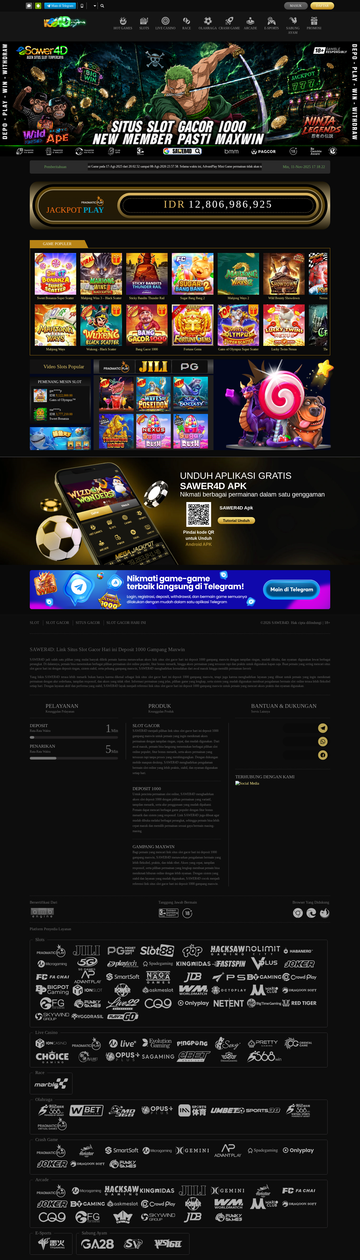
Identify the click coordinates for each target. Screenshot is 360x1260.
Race (186, 28)
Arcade (250, 28)
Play (93, 210)
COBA (120, 389)
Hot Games (123, 28)
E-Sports (271, 28)
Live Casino (165, 28)
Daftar (322, 6)
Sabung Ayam (293, 30)
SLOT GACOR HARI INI (126, 623)
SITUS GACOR (88, 623)
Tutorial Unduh (236, 520)
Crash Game (229, 28)
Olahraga (208, 28)
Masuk (296, 6)
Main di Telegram (62, 6)
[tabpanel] (180, 98)
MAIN (59, 274)
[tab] (117, 366)
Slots (144, 28)
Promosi (314, 28)
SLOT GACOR (57, 623)
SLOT (34, 623)
